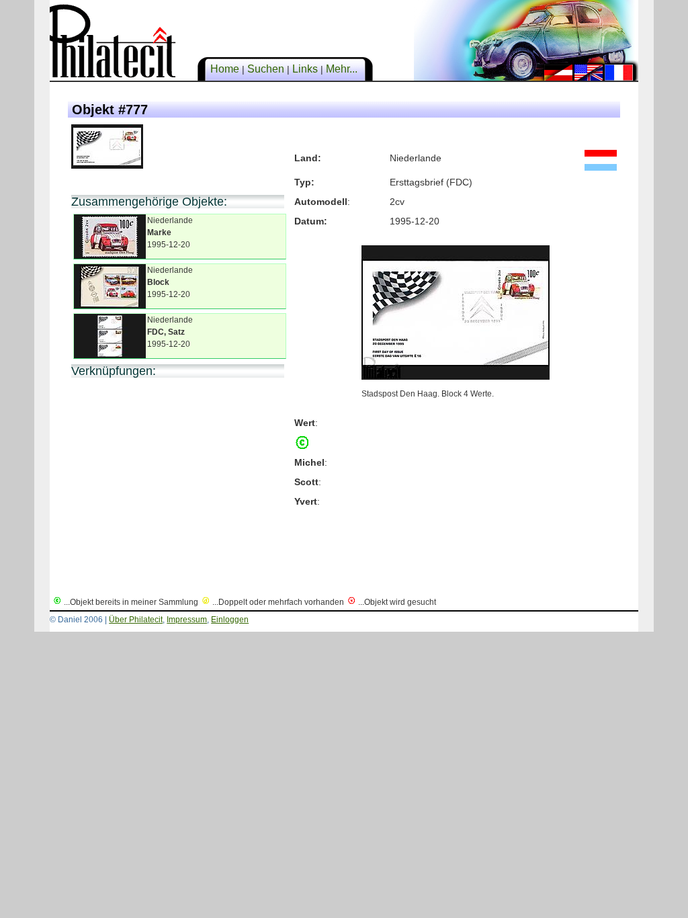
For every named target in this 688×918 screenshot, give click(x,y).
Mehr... (341, 69)
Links (305, 69)
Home (225, 69)
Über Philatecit (136, 619)
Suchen (266, 69)
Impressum (187, 619)
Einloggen (230, 619)
